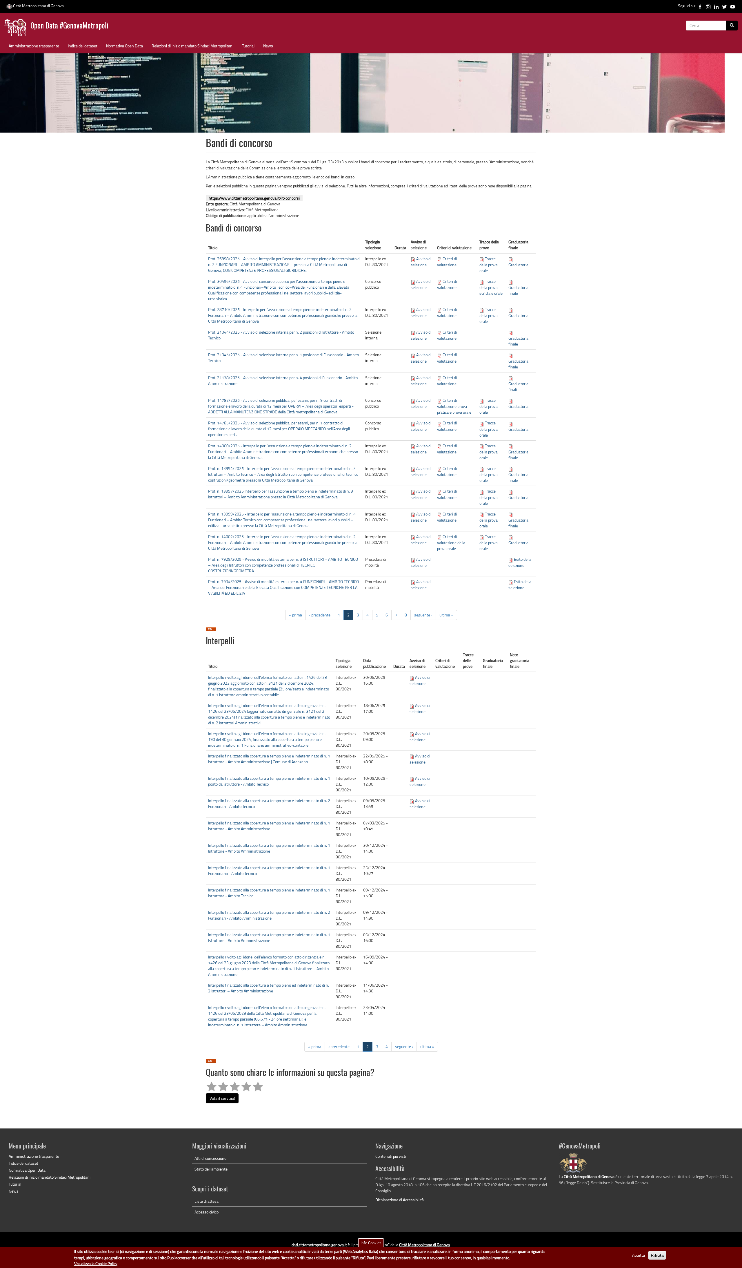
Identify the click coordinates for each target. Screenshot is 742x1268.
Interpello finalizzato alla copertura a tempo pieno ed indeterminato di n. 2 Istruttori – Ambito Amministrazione (268, 988)
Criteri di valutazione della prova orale (451, 542)
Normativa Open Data (124, 45)
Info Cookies (371, 1242)
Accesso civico (206, 1212)
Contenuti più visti (390, 1156)
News (268, 45)
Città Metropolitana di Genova (38, 5)
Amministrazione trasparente (34, 45)
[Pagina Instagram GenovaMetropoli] (708, 5)
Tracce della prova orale (488, 264)
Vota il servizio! (222, 1098)
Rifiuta (657, 1255)
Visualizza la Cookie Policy (95, 1263)
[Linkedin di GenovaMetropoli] (716, 5)
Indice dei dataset (82, 45)
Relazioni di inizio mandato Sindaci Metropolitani (192, 45)
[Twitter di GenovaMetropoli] (724, 5)
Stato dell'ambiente (211, 1169)
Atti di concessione (210, 1158)
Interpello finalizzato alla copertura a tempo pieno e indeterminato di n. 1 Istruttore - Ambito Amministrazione (269, 825)
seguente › (423, 615)
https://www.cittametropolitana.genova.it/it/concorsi (254, 198)
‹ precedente (319, 615)
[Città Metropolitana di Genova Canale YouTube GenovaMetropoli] (732, 5)
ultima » (446, 615)
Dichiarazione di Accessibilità (399, 1199)
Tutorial (248, 45)
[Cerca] (732, 25)
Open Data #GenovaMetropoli (69, 26)
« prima (295, 615)
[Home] (17, 28)
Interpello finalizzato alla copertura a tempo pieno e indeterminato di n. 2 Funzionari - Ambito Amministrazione (269, 915)
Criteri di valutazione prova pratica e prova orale (454, 406)
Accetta (638, 1255)
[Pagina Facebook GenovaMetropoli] (700, 5)
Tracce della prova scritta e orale (491, 287)
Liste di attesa (206, 1201)
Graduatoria (518, 264)
